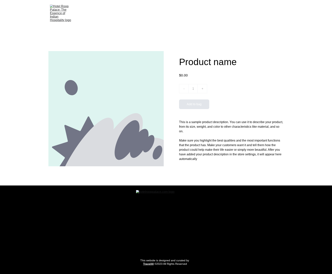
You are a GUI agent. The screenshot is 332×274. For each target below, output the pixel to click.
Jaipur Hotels (210, 15)
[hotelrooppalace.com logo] (166, 220)
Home (137, 15)
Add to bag (194, 104)
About (278, 15)
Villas (231, 15)
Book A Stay (157, 15)
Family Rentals (183, 15)
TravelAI (148, 263)
